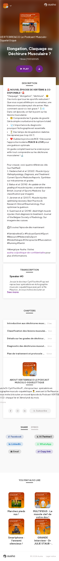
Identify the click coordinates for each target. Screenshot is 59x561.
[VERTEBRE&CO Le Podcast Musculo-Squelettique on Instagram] (17, 411)
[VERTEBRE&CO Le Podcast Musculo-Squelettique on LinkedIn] (24, 411)
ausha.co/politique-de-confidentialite (26, 252)
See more (13, 292)
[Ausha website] (50, 4)
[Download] (39, 68)
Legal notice (51, 556)
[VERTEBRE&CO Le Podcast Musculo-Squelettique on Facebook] (10, 411)
